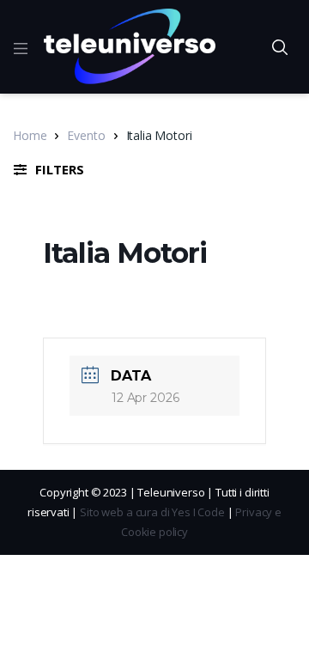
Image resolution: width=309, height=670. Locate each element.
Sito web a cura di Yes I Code (152, 512)
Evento (86, 135)
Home (29, 135)
